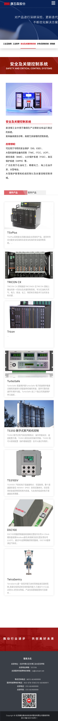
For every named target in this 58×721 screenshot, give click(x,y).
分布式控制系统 (43, 44)
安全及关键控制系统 (28, 44)
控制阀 (52, 44)
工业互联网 (7, 44)
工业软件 (16, 44)
